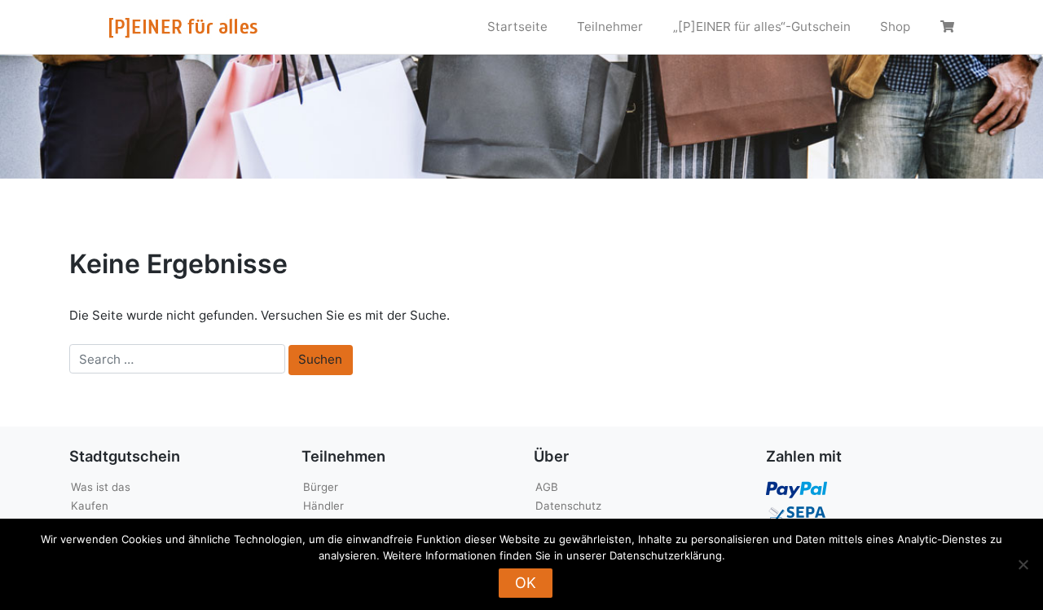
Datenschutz (568, 505)
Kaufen (89, 505)
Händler (323, 505)
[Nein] (1022, 564)
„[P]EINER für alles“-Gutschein (762, 26)
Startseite (517, 26)
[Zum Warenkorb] (949, 26)
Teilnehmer (610, 26)
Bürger (320, 486)
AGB (546, 486)
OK (525, 582)
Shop (895, 26)
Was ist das (100, 486)
